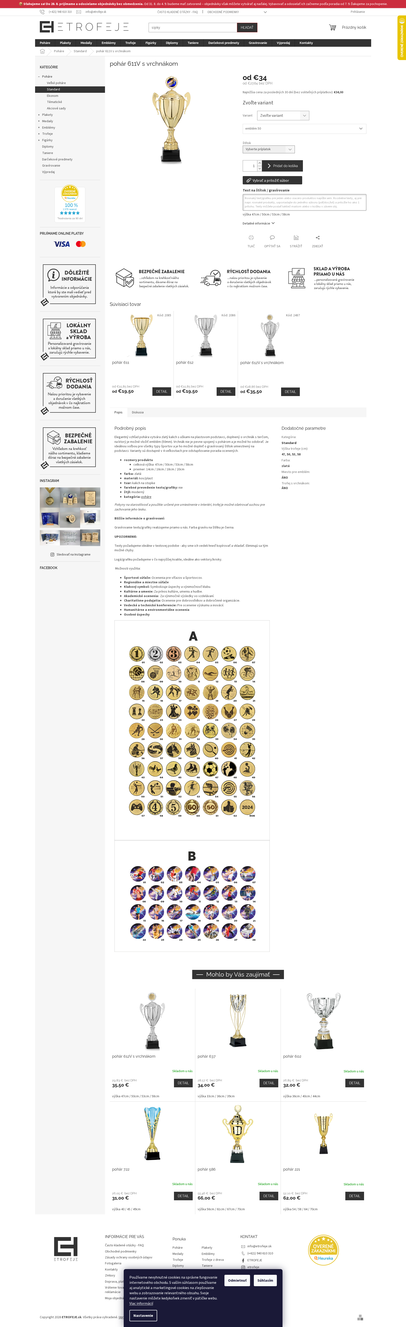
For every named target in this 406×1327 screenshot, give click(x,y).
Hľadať (247, 27)
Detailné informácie (256, 223)
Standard (53, 89)
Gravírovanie (51, 165)
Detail (161, 391)
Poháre (47, 76)
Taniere (47, 153)
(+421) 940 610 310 (260, 1253)
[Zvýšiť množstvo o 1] (259, 163)
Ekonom (52, 95)
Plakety (47, 114)
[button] (152, 1088)
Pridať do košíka (285, 166)
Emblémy (48, 127)
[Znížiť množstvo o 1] (259, 168)
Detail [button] (183, 1083)
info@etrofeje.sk (259, 1246)
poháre (146, 497)
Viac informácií (141, 1303)
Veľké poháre (56, 83)
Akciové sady (56, 108)
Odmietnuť (237, 1280)
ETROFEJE (254, 1260)
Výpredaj (48, 172)
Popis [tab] (118, 412)
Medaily (47, 121)
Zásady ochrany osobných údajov (128, 1257)
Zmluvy (110, 1275)
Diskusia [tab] (138, 412)
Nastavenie (143, 1315)
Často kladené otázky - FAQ (177, 12)
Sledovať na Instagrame (74, 554)
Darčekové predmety (57, 159)
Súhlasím (265, 1280)
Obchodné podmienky (223, 12)
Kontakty (111, 1269)
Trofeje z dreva (213, 1260)
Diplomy (48, 146)
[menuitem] (45, 43)
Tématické (54, 102)
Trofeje (47, 133)
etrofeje (253, 1267)
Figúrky (47, 140)
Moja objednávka (117, 1298)
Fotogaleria (113, 1263)
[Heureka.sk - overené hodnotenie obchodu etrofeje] (70, 204)
